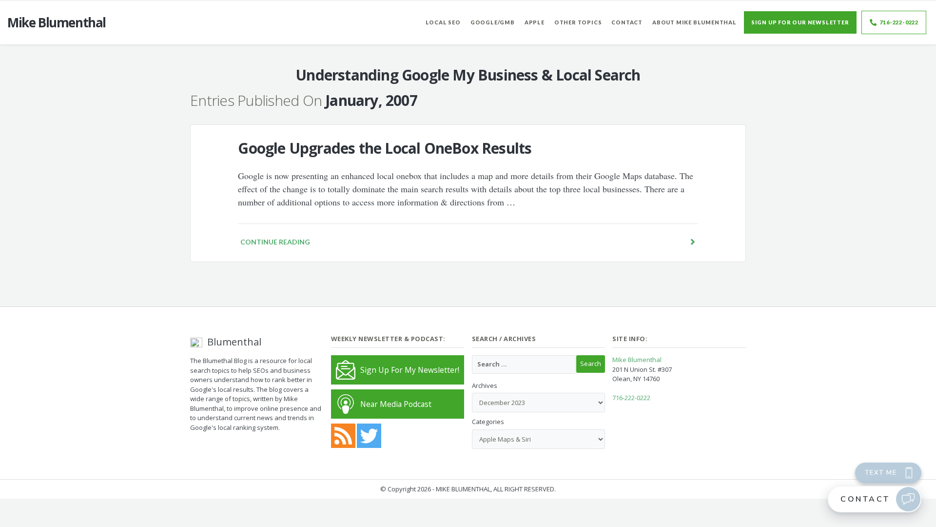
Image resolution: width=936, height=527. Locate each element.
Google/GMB (492, 22)
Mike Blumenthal (637, 359)
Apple (535, 22)
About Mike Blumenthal (694, 22)
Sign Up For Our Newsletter (800, 22)
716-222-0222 (898, 22)
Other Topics (578, 22)
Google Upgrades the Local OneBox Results (384, 148)
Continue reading (275, 242)
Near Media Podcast (395, 404)
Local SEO (443, 22)
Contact (627, 22)
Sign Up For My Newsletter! (409, 370)
